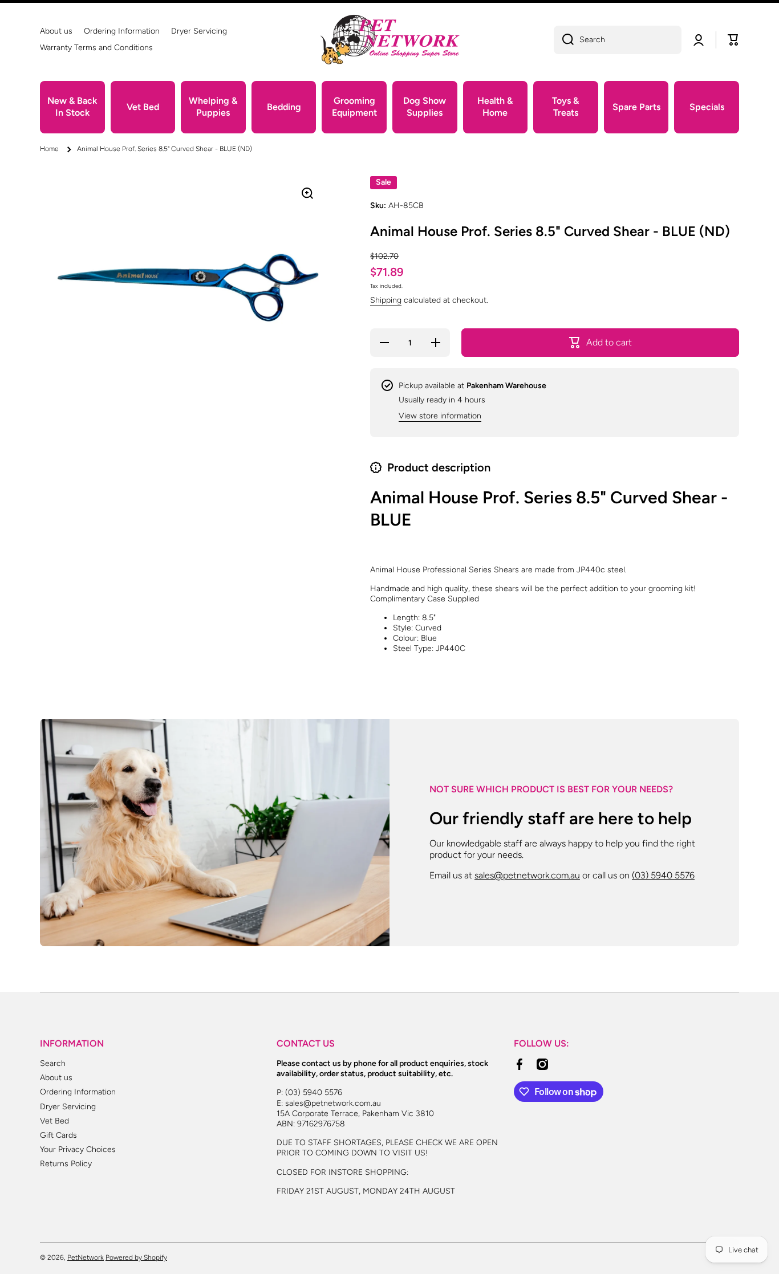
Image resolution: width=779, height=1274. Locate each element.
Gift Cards (58, 1135)
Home (49, 149)
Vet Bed (54, 1121)
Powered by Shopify (136, 1257)
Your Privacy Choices (78, 1149)
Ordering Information (78, 1092)
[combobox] (617, 40)
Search (53, 1063)
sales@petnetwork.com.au (527, 875)
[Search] (564, 40)
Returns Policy (66, 1164)
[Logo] (389, 39)
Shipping (385, 300)
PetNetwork (85, 1257)
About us (56, 1077)
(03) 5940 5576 (663, 875)
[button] (733, 40)
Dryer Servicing (68, 1107)
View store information (440, 416)
